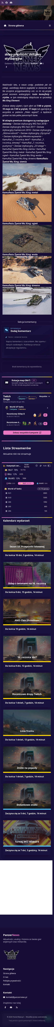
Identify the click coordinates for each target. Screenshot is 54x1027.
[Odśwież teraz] (41, 465)
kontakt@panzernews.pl (16, 997)
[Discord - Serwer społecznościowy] (11, 2)
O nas (5, 977)
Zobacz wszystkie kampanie (25, 432)
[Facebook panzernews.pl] (7, 2)
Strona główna (16, 25)
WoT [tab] (27, 483)
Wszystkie (43, 396)
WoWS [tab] (43, 483)
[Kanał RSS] (2, 2)
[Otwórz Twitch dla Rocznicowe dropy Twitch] (45, 423)
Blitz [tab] (11, 483)
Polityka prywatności (12, 980)
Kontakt (6, 984)
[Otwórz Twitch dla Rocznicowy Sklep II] (45, 415)
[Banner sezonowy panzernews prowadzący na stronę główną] (27, 12)
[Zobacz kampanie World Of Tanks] (47, 407)
